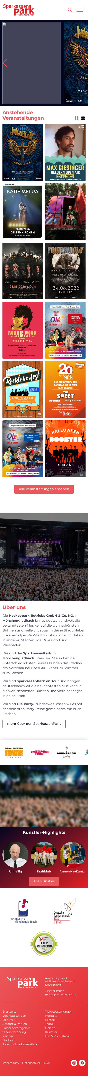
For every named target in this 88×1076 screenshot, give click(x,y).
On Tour (8, 1040)
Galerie (50, 1028)
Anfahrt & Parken (14, 1024)
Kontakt (51, 1015)
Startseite (9, 1011)
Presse (50, 1020)
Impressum (10, 1063)
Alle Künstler (44, 881)
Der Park (8, 1020)
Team (49, 1024)
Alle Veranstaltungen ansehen (44, 489)
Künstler (51, 1032)
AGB (47, 1063)
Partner (7, 1036)
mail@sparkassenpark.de (60, 994)
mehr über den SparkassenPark (34, 724)
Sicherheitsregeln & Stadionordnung (16, 1030)
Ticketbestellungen (58, 1011)
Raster (76, 118)
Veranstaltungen (14, 1015)
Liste (83, 118)
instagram (74, 1063)
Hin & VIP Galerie (57, 1036)
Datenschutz (31, 1063)
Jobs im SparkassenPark (19, 1044)
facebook (82, 1063)
